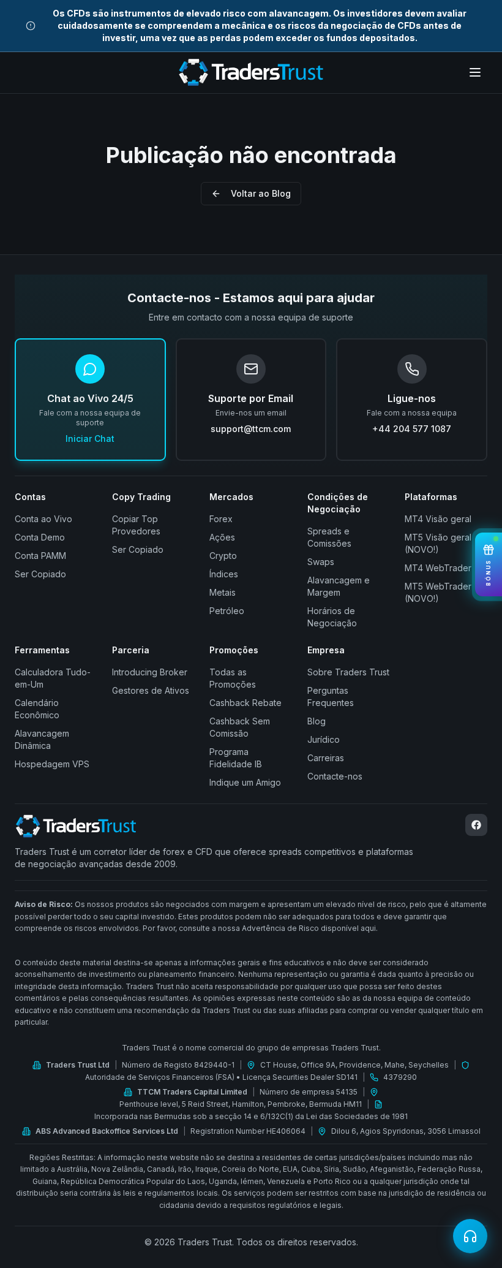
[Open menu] (475, 72)
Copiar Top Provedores (136, 525)
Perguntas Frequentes (330, 696)
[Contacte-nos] (470, 1236)
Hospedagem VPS (52, 764)
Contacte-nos (334, 776)
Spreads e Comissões (329, 537)
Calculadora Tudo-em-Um (53, 678)
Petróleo (226, 611)
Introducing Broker (149, 672)
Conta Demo (40, 537)
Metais (222, 592)
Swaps (320, 561)
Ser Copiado (40, 574)
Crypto (223, 555)
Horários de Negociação (332, 617)
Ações (222, 537)
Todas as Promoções (232, 678)
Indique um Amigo (245, 782)
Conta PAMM (40, 555)
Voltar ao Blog (261, 193)
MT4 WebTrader (438, 568)
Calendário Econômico (37, 708)
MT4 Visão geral (438, 519)
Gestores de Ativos (150, 690)
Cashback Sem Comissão (239, 727)
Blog (316, 721)
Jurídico (323, 739)
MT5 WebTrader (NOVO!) (438, 592)
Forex (221, 519)
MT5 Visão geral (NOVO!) (438, 543)
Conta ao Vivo (43, 519)
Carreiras (325, 758)
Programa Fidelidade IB (235, 757)
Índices (223, 574)
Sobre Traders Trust (348, 672)
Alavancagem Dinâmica (42, 739)
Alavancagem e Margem (338, 586)
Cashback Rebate (245, 702)
